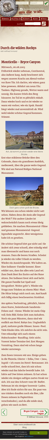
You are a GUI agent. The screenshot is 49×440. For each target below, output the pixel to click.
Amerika (5, 18)
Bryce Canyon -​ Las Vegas (34, 412)
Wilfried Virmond (10, 51)
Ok (38, 433)
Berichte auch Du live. (34, 9)
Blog (24, 427)
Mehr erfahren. (29, 436)
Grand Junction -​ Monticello (4, 412)
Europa (26, 18)
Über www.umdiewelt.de (24, 424)
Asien (35, 18)
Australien (16, 18)
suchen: (20, 24)
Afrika (44, 18)
